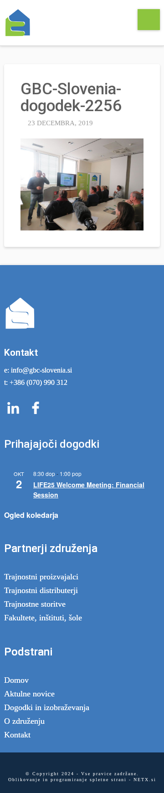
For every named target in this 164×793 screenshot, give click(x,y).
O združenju (24, 721)
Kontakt (17, 734)
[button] (149, 19)
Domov (16, 680)
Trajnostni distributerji (41, 590)
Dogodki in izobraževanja (46, 707)
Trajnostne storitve (35, 604)
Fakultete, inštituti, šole (43, 617)
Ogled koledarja (31, 515)
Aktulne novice (29, 693)
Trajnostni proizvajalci (41, 576)
